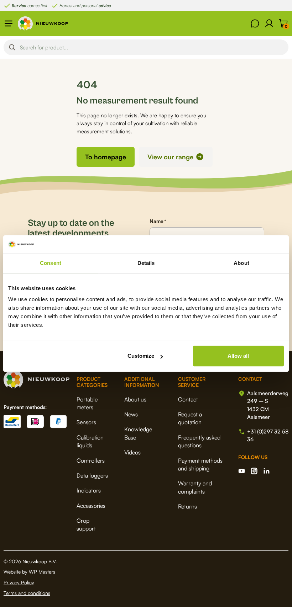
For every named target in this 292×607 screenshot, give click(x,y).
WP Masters (42, 572)
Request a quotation (190, 418)
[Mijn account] (269, 23)
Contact (188, 399)
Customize (140, 356)
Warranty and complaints (195, 487)
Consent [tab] (50, 263)
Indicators (89, 490)
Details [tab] (146, 263)
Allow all (238, 356)
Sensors (86, 422)
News (131, 414)
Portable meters (87, 403)
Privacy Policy (19, 582)
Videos (132, 452)
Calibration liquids (90, 441)
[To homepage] (43, 23)
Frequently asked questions (199, 441)
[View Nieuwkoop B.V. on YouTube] (241, 471)
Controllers (91, 460)
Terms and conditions (27, 593)
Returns (187, 506)
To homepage (105, 157)
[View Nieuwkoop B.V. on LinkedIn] (266, 471)
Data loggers (92, 475)
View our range (170, 157)
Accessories (91, 505)
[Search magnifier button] (12, 47)
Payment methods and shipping (200, 464)
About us (135, 399)
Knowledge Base (138, 433)
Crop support (86, 524)
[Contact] (255, 23)
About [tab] (241, 263)
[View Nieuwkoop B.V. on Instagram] (254, 471)
